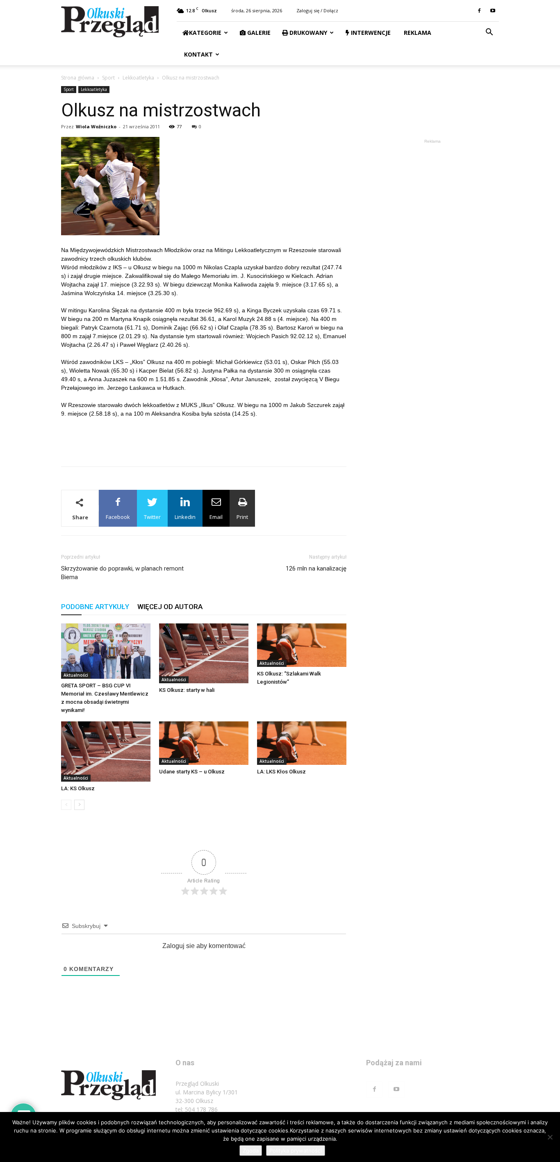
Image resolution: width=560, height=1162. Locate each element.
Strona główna (77, 77)
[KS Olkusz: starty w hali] (203, 653)
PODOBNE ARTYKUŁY (95, 607)
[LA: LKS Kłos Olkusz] (301, 743)
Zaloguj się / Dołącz (317, 10)
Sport (108, 77)
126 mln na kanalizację (316, 568)
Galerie (258, 32)
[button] (489, 33)
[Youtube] (493, 10)
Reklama (416, 32)
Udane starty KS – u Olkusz (192, 772)
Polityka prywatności (295, 1150)
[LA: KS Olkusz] (105, 751)
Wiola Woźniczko (96, 126)
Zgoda (251, 1150)
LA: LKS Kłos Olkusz (281, 772)
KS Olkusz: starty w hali (186, 690)
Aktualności (76, 675)
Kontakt (197, 54)
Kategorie (205, 32)
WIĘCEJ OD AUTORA (170, 607)
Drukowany (307, 32)
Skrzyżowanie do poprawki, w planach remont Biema (122, 573)
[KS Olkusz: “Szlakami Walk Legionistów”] (301, 645)
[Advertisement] (204, 439)
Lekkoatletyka (138, 77)
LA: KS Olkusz (78, 788)
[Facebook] (479, 10)
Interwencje (370, 32)
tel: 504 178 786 (196, 1109)
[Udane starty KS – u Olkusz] (203, 743)
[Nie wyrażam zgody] (550, 1137)
